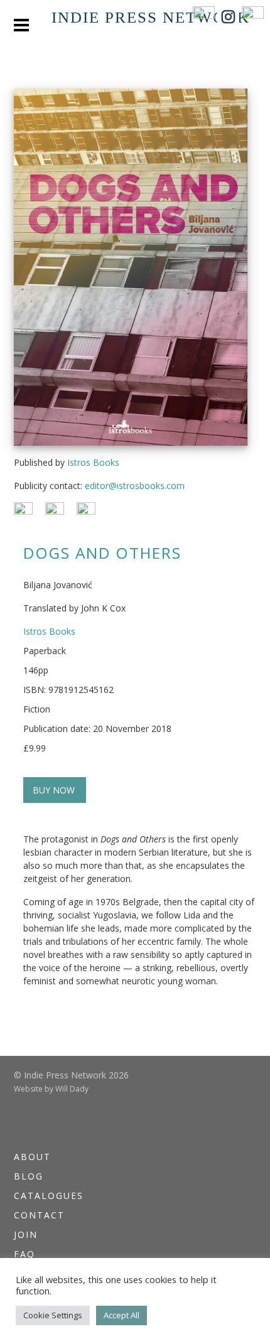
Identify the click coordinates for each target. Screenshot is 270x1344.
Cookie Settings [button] (52, 1315)
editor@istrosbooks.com (135, 486)
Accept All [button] (121, 1315)
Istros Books (93, 462)
